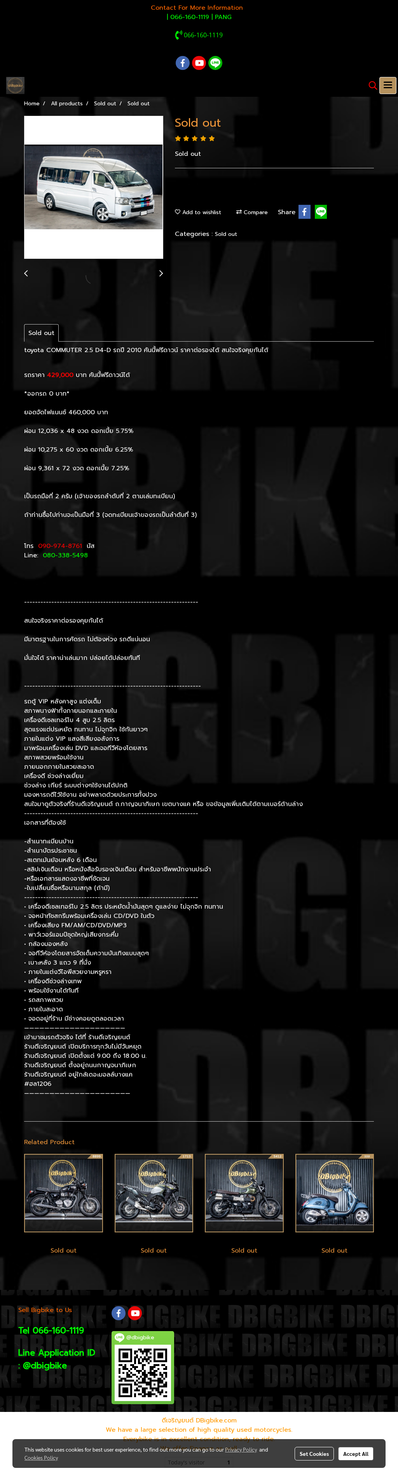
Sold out (226, 234)
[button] (370, 85)
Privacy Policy (241, 1449)
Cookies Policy (41, 1457)
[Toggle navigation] (387, 85)
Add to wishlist (200, 212)
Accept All (355, 1453)
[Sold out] (93, 187)
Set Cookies (314, 1453)
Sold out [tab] (41, 333)
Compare (255, 212)
